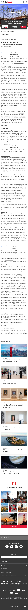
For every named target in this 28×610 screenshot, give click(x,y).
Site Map (25, 583)
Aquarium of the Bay (14, 147)
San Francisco (12, 39)
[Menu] (1, 2)
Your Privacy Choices (15, 585)
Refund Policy (22, 581)
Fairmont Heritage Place (7, 195)
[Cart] (26, 2)
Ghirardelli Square (14, 54)
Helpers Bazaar (9, 260)
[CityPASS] (8, 2)
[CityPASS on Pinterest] (11, 546)
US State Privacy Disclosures (9, 581)
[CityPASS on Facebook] (7, 546)
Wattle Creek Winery (19, 63)
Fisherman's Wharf (5, 156)
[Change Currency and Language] (23, 2)
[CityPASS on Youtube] (21, 546)
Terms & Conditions (15, 583)
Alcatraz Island (4, 170)
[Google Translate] (14, 606)
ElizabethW (5, 257)
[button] (14, 537)
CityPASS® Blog (4, 39)
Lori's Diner (21, 113)
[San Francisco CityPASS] (5, 26)
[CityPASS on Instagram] (16, 546)
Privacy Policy (4, 583)
